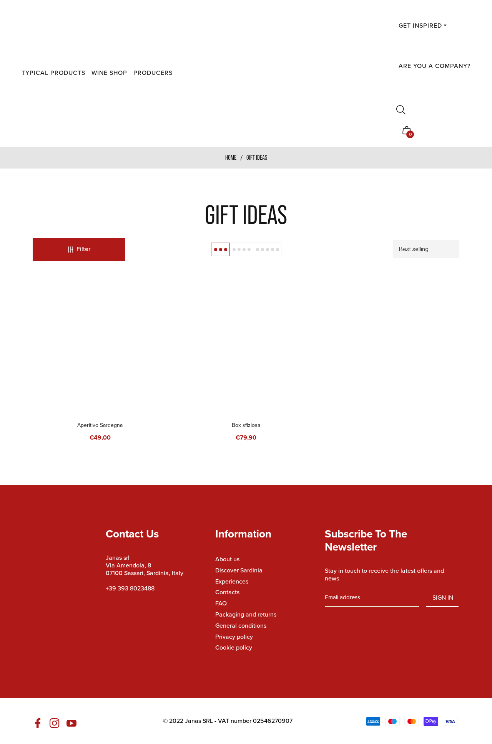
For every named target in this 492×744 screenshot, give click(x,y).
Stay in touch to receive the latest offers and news (384, 574)
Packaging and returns (245, 614)
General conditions (240, 625)
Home (230, 157)
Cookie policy (233, 647)
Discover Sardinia (239, 570)
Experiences (231, 581)
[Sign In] (400, 93)
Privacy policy (234, 636)
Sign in (442, 597)
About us (227, 559)
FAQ (221, 603)
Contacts (227, 592)
